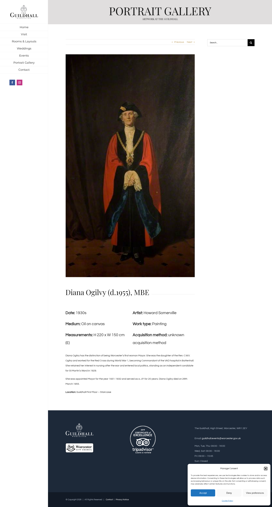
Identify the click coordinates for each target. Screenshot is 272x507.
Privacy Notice (122, 499)
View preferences (255, 493)
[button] (265, 468)
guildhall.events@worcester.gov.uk (221, 438)
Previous (179, 42)
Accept (203, 493)
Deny (229, 493)
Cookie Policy (227, 501)
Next (189, 42)
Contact (109, 499)
